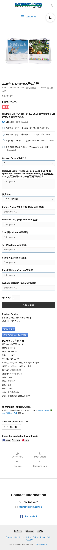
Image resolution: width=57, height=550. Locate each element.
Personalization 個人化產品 (23, 88)
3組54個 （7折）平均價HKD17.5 (28, 134)
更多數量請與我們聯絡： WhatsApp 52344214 (28, 148)
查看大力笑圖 (8, 329)
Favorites (17, 466)
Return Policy (45, 537)
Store (4, 88)
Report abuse (41, 544)
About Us (30, 540)
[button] (11, 427)
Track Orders (40, 457)
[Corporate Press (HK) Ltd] (28, 5)
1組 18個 (17, 122)
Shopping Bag (40, 466)
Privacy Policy (32, 537)
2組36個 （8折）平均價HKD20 (27, 128)
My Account (17, 457)
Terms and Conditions (15, 537)
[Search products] (50, 17)
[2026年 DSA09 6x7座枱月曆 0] (28, 51)
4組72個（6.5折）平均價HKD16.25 (30, 141)
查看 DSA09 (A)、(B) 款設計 (15, 335)
